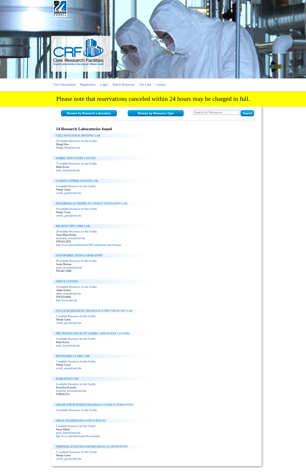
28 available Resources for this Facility (76, 231)
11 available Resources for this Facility (76, 452)
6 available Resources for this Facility (76, 384)
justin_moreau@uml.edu (69, 267)
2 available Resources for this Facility (76, 316)
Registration (87, 84)
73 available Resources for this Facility (76, 163)
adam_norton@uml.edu (68, 293)
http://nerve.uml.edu (66, 300)
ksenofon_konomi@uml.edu (71, 390)
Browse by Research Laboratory (89, 113)
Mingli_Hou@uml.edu (68, 147)
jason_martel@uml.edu (68, 432)
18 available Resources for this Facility (76, 141)
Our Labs (145, 84)
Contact (160, 84)
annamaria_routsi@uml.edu (70, 238)
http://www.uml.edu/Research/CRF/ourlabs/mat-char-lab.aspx (88, 245)
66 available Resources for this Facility (76, 260)
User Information (64, 84)
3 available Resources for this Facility (76, 361)
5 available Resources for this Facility (76, 426)
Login (104, 84)
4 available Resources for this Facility (76, 186)
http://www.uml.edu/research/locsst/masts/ (78, 436)
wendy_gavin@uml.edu (68, 193)
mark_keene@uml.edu (68, 170)
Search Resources (123, 84)
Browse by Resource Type (156, 113)
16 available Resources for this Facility (76, 286)
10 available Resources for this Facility (76, 410)
